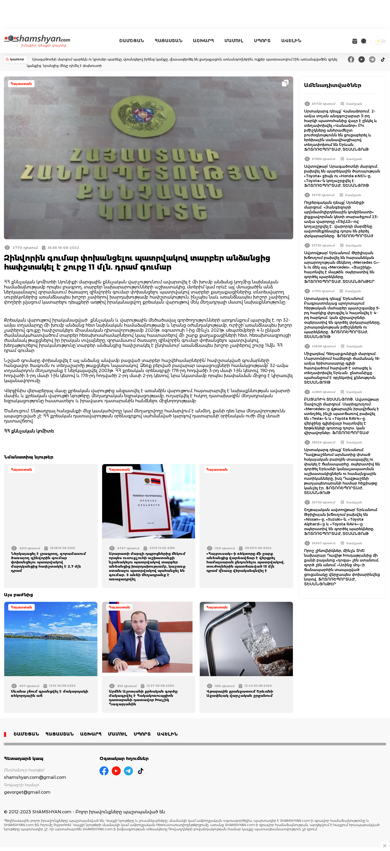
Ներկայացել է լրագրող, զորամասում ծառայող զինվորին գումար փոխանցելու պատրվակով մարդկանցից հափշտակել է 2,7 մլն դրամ (48, 562)
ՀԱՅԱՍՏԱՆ (168, 40)
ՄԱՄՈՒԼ (233, 40)
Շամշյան (354, 104)
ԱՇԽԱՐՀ (203, 40)
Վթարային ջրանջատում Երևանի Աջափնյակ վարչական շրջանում (239, 693)
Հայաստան (21, 84)
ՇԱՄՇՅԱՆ (131, 40)
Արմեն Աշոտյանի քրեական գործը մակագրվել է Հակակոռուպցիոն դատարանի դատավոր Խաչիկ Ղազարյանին (143, 697)
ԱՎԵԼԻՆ (291, 40)
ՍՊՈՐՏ (262, 40)
